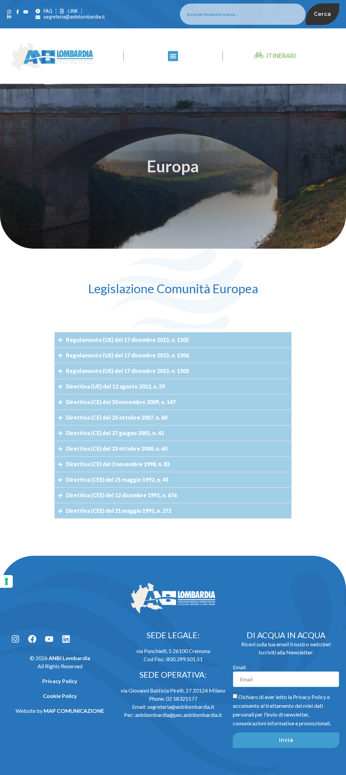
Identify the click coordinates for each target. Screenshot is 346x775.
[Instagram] (15, 638)
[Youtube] (49, 638)
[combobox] (243, 14)
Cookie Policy (60, 696)
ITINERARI (281, 55)
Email (240, 667)
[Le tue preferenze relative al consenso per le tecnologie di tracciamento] (6, 581)
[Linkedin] (65, 638)
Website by (60, 710)
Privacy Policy (59, 681)
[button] (173, 56)
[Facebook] (32, 638)
